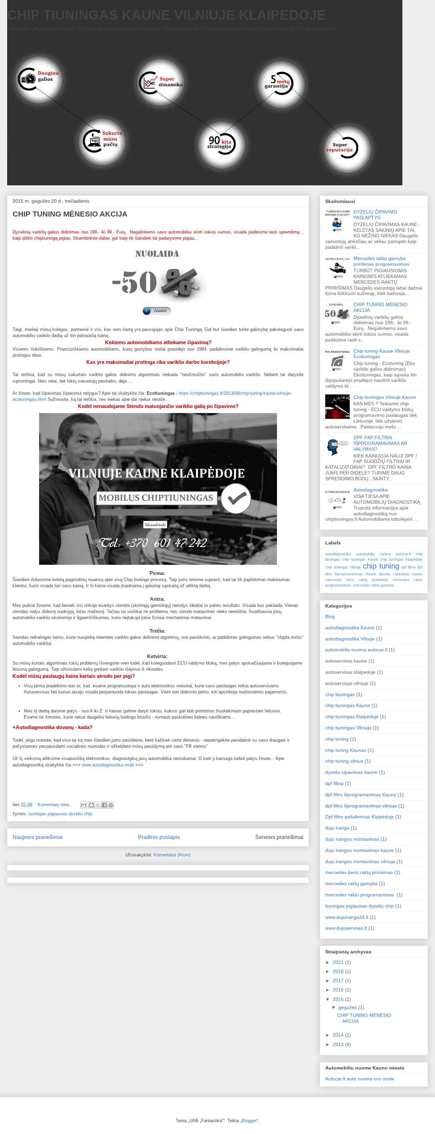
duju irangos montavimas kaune (359, 850)
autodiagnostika (338, 554)
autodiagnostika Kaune (350, 627)
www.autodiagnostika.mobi (108, 764)
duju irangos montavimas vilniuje (360, 861)
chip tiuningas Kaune (360, 559)
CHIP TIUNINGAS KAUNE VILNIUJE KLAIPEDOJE (166, 14)
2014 (338, 1035)
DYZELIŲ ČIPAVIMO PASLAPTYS (375, 214)
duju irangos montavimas (352, 839)
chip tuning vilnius (344, 761)
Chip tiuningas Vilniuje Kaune (384, 397)
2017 (338, 980)
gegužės (347, 1007)
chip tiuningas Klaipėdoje (401, 559)
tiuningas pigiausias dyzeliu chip (60, 813)
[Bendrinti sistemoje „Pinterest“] (110, 805)
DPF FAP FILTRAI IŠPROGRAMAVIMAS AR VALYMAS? (380, 443)
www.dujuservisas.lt (346, 928)
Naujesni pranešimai (38, 837)
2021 (338, 962)
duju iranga (337, 828)
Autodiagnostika (370, 489)
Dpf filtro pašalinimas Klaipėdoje (359, 816)
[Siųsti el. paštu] (83, 805)
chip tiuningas (340, 694)
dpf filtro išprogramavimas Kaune (360, 794)
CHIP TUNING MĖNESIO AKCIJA (70, 214)
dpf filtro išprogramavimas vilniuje (361, 805)
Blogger (249, 1120)
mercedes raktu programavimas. (360, 894)
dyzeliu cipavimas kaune (400, 574)
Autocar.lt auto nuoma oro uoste (359, 1078)
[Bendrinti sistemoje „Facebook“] (104, 805)
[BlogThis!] (91, 805)
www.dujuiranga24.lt (346, 917)
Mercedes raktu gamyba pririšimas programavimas (381, 261)
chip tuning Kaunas (345, 750)
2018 (338, 971)
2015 (338, 999)
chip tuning (381, 566)
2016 (338, 989)
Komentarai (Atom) (172, 854)
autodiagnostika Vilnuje (350, 639)
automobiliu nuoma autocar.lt (383, 554)
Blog (330, 616)
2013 (338, 1044)
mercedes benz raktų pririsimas (356, 580)
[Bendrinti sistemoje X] (97, 805)
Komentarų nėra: (54, 804)
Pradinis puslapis (159, 837)
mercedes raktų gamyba (373, 585)
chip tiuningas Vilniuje (343, 567)
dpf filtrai (408, 567)
